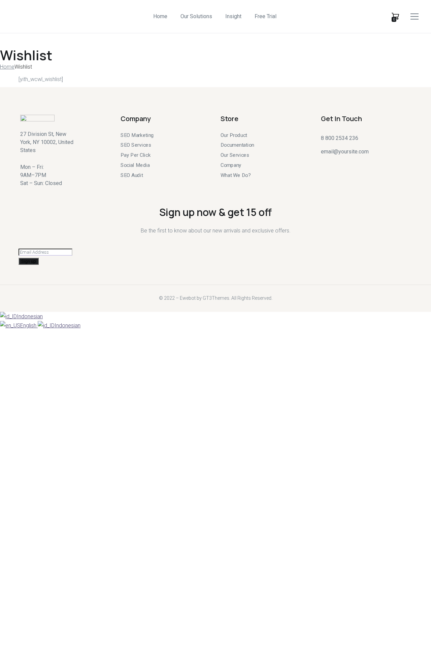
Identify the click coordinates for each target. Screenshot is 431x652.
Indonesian (30, 316)
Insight (233, 16)
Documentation (237, 145)
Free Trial (265, 16)
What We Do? (236, 175)
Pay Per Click (136, 155)
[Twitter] (323, 163)
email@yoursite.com (345, 151)
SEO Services (136, 145)
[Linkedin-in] (372, 163)
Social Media (135, 165)
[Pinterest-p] (360, 163)
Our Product (234, 135)
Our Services (235, 155)
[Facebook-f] (335, 163)
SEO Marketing (137, 135)
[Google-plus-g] (348, 163)
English (29, 325)
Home (160, 16)
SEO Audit (132, 175)
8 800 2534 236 (339, 138)
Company (231, 165)
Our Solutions (196, 16)
